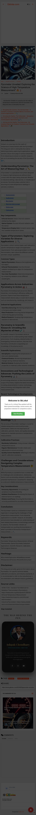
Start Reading (18, 413)
